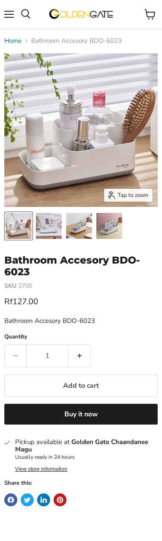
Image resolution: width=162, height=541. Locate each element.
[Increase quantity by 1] (80, 356)
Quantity (15, 337)
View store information (41, 469)
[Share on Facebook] (10, 499)
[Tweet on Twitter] (27, 499)
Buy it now (81, 414)
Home (13, 41)
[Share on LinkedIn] (43, 499)
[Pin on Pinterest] (60, 499)
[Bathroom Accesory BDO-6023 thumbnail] (18, 226)
